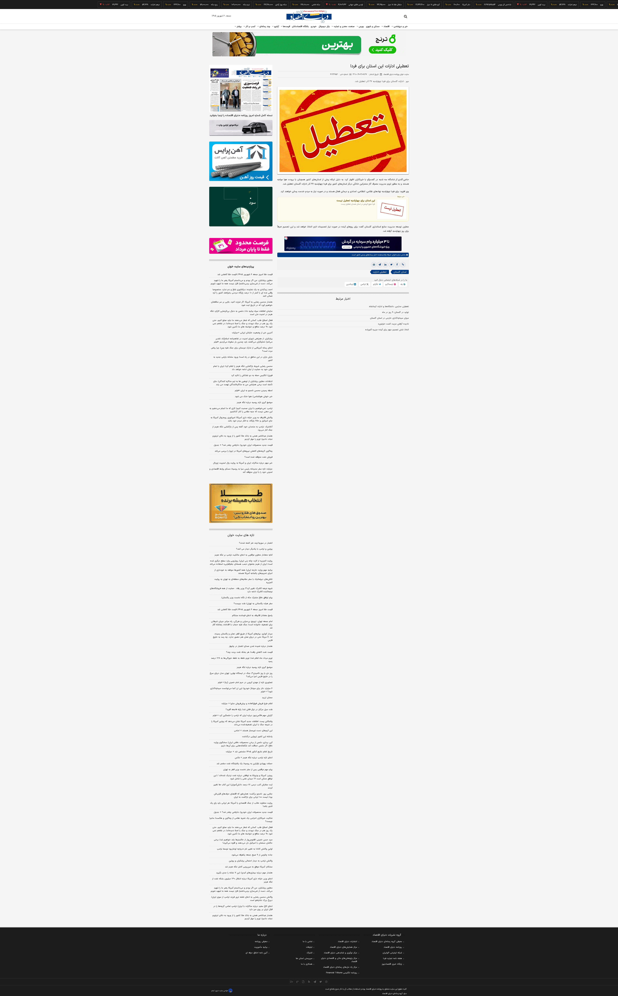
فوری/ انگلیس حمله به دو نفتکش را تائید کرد (251, 375)
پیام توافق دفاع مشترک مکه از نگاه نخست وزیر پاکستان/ (246, 597)
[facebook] (397, 264)
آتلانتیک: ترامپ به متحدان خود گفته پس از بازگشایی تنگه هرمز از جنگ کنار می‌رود (242, 428)
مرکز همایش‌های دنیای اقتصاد (343, 947)
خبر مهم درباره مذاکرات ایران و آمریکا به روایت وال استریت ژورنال (242, 463)
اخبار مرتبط (343, 299)
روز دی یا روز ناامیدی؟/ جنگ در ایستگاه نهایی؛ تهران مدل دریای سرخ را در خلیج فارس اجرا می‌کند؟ (241, 675)
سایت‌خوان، (395, 254)
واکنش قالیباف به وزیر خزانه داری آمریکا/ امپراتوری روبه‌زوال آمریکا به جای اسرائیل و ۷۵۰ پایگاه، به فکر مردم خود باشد (241, 419)
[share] (303, 981)
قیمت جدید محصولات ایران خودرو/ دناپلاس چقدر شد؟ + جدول (243, 445)
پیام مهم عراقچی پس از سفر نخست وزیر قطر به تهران (247, 769)
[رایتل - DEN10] (240, 246)
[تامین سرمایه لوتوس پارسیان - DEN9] (240, 206)
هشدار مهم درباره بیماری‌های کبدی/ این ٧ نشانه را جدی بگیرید (244, 872)
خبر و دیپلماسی (400, 26)
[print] (373, 264)
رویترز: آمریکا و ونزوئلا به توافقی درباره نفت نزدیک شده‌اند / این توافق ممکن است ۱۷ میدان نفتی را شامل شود (243, 777)
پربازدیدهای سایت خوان (241, 267)
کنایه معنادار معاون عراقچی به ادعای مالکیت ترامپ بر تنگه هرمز (243, 555)
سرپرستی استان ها (304, 958)
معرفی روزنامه (261, 941)
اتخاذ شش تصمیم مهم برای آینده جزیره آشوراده (387, 329)
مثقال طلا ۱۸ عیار (357, 4)
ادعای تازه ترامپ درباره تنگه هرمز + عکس (253, 757)
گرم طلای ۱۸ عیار (396, 4)
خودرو (314, 26)
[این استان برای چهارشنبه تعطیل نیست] (392, 209)
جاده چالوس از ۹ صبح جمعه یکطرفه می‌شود (252, 855)
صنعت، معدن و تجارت (344, 26)
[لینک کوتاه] (402, 264)
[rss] (309, 981)
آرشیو (276, 26)
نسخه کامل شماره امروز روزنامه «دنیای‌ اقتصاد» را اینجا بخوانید (241, 115)
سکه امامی (279, 4)
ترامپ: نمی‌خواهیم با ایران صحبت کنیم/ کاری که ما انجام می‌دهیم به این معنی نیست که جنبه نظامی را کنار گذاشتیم (241, 410)
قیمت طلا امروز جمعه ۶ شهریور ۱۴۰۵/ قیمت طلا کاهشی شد (244, 274)
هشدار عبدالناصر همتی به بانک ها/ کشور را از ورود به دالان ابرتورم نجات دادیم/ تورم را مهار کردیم (242, 437)
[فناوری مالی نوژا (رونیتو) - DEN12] (240, 503)
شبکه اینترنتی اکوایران (392, 952)
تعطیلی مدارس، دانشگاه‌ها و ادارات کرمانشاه (389, 306)
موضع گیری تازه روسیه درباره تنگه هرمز (254, 402)
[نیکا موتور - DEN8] (240, 128)
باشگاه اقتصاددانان (300, 26)
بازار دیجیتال (324, 26)
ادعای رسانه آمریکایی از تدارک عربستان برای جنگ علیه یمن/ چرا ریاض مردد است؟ (241, 349)
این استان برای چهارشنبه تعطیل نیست (356, 200)
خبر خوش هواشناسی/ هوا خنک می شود (253, 396)
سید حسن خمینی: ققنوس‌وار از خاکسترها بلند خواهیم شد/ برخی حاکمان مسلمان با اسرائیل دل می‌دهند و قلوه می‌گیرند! (243, 841)
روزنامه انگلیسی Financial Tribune (341, 972)
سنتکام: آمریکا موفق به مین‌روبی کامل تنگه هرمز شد (248, 866)
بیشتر (239, 26)
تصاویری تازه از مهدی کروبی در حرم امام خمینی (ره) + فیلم (245, 682)
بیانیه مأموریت (260, 947)
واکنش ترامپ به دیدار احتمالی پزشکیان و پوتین (250, 861)
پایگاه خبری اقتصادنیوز (392, 964)
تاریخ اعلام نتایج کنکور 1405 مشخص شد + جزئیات (249, 751)
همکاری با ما (306, 964)
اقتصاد (386, 26)
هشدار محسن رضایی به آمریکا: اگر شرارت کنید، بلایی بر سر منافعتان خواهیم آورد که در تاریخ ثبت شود (241, 303)
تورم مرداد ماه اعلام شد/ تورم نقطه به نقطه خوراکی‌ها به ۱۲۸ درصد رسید (241, 660)
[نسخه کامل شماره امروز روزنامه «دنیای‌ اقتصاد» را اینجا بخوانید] (240, 88)
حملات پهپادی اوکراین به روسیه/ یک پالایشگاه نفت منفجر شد (244, 763)
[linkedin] (385, 264)
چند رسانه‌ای (264, 26)
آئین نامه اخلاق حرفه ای (256, 952)
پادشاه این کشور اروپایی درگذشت (257, 736)
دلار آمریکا (429, 4)
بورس (361, 26)
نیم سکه (209, 4)
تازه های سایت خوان (241, 535)
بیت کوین (504, 4)
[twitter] (391, 264)
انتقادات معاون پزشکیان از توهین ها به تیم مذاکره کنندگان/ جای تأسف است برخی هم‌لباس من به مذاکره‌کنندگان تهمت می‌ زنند (242, 383)
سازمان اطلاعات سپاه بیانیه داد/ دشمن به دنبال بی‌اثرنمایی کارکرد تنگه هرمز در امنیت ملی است (241, 313)
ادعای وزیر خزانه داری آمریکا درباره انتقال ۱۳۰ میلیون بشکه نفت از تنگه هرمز (242, 880)
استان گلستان (399, 272)
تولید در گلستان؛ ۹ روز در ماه (395, 312)
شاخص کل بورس (467, 4)
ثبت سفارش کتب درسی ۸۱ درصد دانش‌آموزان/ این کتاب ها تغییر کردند (242, 786)
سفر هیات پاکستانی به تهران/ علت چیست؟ (253, 603)
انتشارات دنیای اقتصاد (347, 941)
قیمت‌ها (286, 26)
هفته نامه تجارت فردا (392, 958)
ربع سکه (594, 4)
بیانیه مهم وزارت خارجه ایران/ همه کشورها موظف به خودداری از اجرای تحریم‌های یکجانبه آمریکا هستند (243, 572)
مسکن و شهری (373, 26)
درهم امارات (535, 4)
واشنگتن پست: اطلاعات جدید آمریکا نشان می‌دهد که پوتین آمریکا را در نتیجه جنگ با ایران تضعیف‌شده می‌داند (241, 723)
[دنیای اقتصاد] (309, 16)
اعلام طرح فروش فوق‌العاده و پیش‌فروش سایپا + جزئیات (246, 703)
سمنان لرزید (267, 697)
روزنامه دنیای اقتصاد (393, 947)
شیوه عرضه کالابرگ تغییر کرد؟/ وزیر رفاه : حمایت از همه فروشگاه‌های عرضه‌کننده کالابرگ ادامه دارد (241, 590)
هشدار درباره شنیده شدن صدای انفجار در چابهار (250, 646)
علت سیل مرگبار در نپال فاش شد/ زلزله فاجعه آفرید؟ (249, 709)
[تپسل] (286, 238)
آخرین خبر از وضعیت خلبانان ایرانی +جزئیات (252, 332)
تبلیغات (309, 947)
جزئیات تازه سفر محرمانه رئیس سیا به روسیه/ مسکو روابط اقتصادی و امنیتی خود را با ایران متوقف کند (240, 470)
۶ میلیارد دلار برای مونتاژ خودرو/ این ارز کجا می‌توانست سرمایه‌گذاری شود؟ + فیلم (241, 690)
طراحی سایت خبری (221, 991)
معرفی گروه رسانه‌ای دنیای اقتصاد (387, 941)
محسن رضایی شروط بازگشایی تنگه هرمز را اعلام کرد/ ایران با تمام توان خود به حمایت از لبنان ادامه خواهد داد (242, 368)
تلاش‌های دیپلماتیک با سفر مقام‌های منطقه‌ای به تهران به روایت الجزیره (243, 581)
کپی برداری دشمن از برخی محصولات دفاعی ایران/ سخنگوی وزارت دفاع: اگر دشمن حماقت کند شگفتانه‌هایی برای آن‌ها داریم (243, 744)
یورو (564, 4)
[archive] (291, 981)
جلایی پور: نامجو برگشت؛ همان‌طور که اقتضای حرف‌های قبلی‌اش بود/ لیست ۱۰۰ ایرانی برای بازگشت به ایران (243, 795)
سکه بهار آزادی (243, 4)
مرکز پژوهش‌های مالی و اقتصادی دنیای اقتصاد (339, 960)
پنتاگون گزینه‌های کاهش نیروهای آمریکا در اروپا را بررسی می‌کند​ (243, 451)
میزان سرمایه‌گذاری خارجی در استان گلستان (389, 318)
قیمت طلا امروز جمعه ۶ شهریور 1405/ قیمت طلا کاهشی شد (244, 609)
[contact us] (297, 981)
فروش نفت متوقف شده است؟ (258, 457)
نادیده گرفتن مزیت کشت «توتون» (393, 324)
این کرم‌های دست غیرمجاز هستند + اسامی (253, 730)
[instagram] (326, 981)
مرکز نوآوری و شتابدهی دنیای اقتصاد (340, 952)
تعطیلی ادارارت (380, 272)
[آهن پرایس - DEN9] (240, 161)
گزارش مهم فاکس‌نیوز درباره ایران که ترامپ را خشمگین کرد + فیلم (242, 715)
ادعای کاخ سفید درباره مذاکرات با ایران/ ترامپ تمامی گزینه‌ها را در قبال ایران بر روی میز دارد (242, 908)
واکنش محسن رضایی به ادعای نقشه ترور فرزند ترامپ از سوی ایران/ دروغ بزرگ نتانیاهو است (241, 899)
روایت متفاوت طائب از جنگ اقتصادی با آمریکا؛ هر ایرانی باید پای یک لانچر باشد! (241, 805)
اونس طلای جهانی (318, 4)
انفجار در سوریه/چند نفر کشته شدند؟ (255, 543)
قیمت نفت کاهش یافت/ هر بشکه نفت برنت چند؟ (249, 652)
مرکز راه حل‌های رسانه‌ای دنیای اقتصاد (340, 967)
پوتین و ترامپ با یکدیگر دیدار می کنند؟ (254, 549)
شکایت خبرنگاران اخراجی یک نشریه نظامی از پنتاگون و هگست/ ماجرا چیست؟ (241, 820)
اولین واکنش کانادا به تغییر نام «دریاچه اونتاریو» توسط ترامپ (244, 849)
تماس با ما (307, 941)
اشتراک (309, 952)
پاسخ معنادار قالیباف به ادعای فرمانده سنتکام (252, 615)
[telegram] (379, 264)
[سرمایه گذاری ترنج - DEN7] (309, 44)
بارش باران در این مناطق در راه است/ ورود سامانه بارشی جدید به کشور (242, 359)
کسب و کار (250, 26)
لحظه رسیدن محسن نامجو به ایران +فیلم (253, 390)
